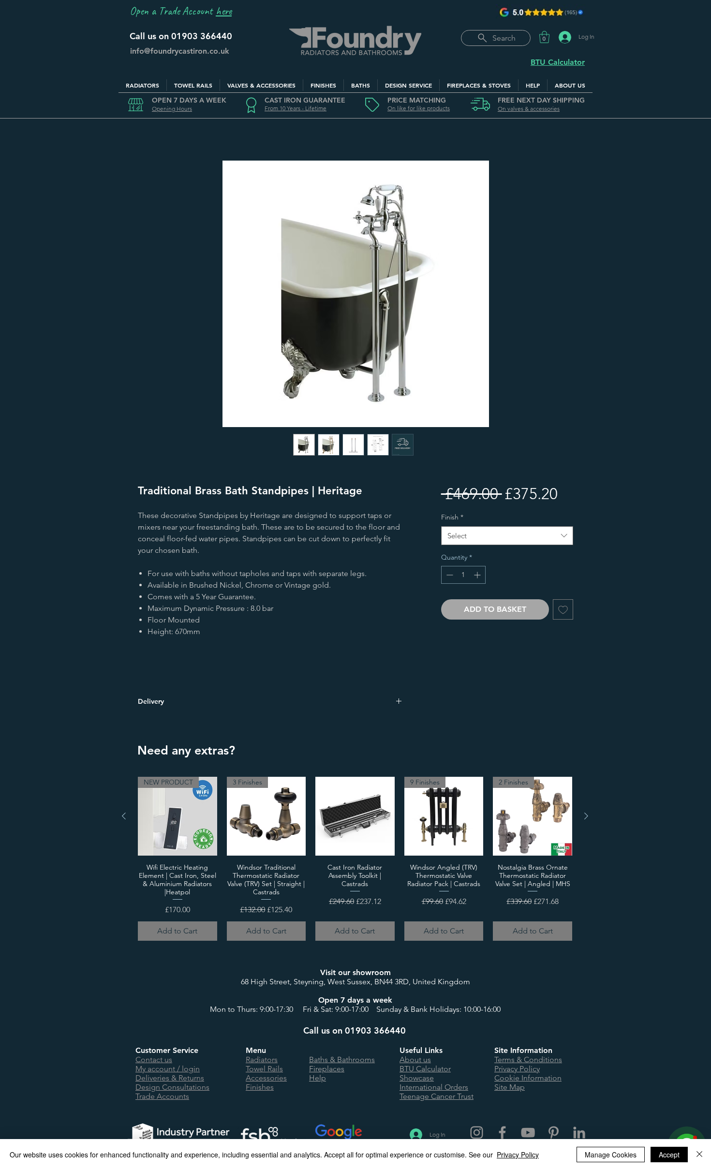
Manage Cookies (611, 1154)
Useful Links (421, 1050)
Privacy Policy (517, 1068)
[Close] (699, 1154)
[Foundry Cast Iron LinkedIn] (579, 1132)
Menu (256, 1050)
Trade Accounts (162, 1096)
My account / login (167, 1068)
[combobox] (507, 535)
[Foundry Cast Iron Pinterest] (553, 1132)
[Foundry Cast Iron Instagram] (476, 1132)
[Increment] (478, 574)
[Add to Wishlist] (563, 609)
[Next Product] (586, 816)
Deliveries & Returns (169, 1077)
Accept (669, 1154)
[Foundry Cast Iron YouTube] (527, 1132)
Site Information (523, 1050)
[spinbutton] (463, 574)
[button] (544, 37)
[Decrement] (449, 574)
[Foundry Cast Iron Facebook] (502, 1132)
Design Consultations (172, 1087)
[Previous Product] (124, 816)
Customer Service (166, 1050)
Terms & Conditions (528, 1059)
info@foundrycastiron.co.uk (179, 51)
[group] (355, 858)
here (224, 11)
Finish (452, 517)
